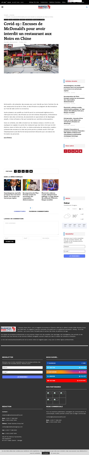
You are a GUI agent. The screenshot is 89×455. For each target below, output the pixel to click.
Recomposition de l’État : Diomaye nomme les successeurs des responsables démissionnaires (31, 196)
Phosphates (80, 2)
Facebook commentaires (39, 211)
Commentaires (20, 211)
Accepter (45, 453)
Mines (64, 2)
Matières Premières (54, 2)
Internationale (29, 19)
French (71, 1)
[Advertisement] (31, 89)
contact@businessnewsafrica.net (56, 417)
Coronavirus (16, 19)
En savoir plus (55, 453)
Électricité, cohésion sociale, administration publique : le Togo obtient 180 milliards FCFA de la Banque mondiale (50, 196)
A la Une (6, 19)
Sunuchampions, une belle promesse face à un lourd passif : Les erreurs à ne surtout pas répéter (12, 195)
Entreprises (22, 19)
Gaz (74, 2)
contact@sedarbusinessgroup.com (12, 426)
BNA (7, 42)
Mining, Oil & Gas (34, 2)
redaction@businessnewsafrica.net (12, 415)
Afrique (10, 19)
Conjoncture (44, 2)
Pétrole (69, 2)
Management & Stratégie (38, 19)
